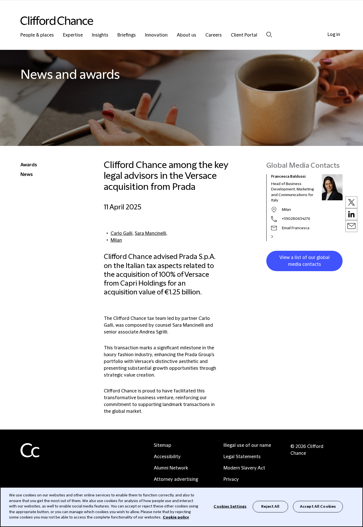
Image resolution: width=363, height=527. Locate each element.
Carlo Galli (121, 233)
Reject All (270, 506)
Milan (116, 240)
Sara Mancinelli (150, 233)
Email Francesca (295, 228)
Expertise (73, 35)
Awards (28, 164)
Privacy (231, 479)
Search (269, 34)
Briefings (126, 35)
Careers (213, 35)
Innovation (156, 35)
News (26, 174)
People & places (37, 35)
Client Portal (244, 35)
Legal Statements (242, 456)
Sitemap (162, 445)
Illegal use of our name (247, 445)
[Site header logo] (170, 20)
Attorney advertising (176, 479)
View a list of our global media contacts (304, 261)
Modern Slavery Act (244, 468)
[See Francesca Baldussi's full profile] (278, 236)
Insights (100, 35)
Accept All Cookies (318, 506)
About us (186, 35)
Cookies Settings (230, 506)
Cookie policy (176, 517)
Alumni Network (171, 468)
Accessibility (167, 456)
